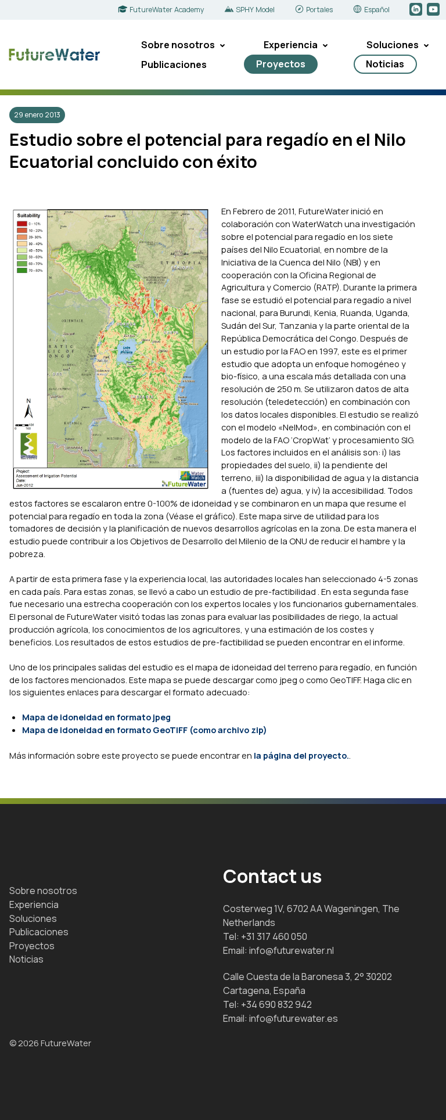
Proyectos (280, 64)
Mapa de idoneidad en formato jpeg (96, 717)
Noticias (385, 64)
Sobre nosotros (178, 44)
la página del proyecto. (301, 755)
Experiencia (291, 44)
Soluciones (392, 44)
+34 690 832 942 (276, 1004)
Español (377, 10)
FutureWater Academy (167, 10)
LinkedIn (416, 10)
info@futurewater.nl (291, 950)
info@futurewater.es (293, 1018)
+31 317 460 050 (274, 936)
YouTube (434, 10)
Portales (319, 10)
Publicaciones (174, 64)
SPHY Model (255, 10)
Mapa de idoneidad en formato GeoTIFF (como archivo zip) (144, 729)
